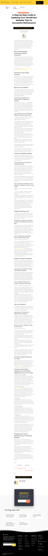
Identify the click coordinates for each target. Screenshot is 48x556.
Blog (21, 2)
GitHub (32, 545)
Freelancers (27, 543)
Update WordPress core (19, 248)
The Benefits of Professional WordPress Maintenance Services (23, 523)
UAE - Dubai (41, 546)
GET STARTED (39, 3)
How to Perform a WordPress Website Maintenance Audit (23, 515)
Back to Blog (7, 8)
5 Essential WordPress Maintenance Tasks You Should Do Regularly (10, 515)
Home (13, 2)
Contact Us (29, 2)
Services (17, 2)
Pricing (24, 2)
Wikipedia (33, 541)
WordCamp (33, 543)
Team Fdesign (25, 31)
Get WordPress (34, 538)
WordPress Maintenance (23, 12)
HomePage (20, 538)
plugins (32, 421)
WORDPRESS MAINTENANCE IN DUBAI (23, 477)
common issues (20, 365)
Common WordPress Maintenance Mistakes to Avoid (37, 515)
